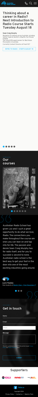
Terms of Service (12, 347)
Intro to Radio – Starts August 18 (19, 49)
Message (6, 333)
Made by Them (29, 394)
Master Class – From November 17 (24, 285)
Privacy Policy (9, 394)
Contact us (19, 394)
